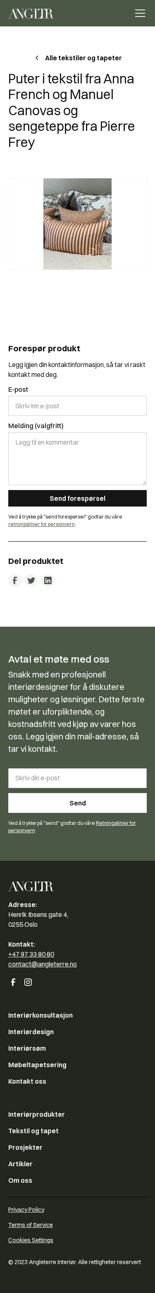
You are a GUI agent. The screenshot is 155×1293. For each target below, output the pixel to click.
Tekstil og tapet (33, 1131)
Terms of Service (30, 1225)
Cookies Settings (30, 1240)
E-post (18, 389)
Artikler (20, 1164)
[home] (31, 13)
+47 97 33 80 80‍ (31, 954)
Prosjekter (25, 1147)
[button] (138, 13)
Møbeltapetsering (37, 1065)
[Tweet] (31, 580)
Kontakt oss (27, 1081)
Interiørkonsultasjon (40, 1015)
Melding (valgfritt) (36, 426)
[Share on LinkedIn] (48, 580)
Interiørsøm (27, 1048)
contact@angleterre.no (42, 964)
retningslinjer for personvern (41, 524)
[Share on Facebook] (14, 580)
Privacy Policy (26, 1209)
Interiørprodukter (36, 1114)
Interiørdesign (31, 1032)
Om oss (20, 1180)
